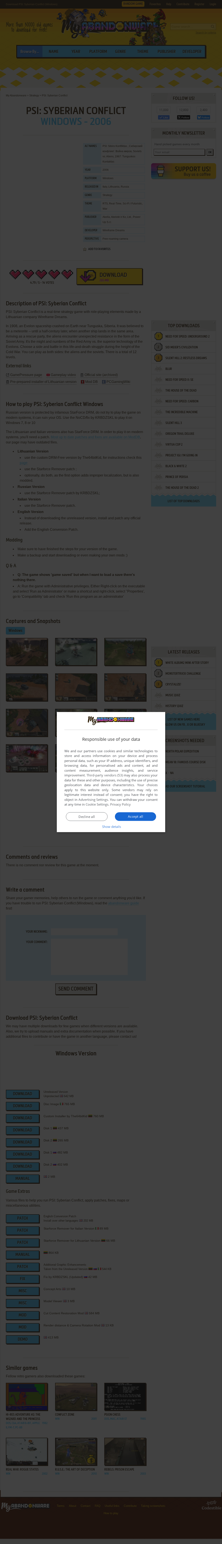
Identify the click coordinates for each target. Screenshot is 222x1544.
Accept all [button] (135, 816)
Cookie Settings (97, 804)
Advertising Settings (93, 799)
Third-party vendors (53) (105, 775)
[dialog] (111, 772)
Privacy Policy (120, 804)
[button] (111, 826)
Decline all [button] (86, 816)
